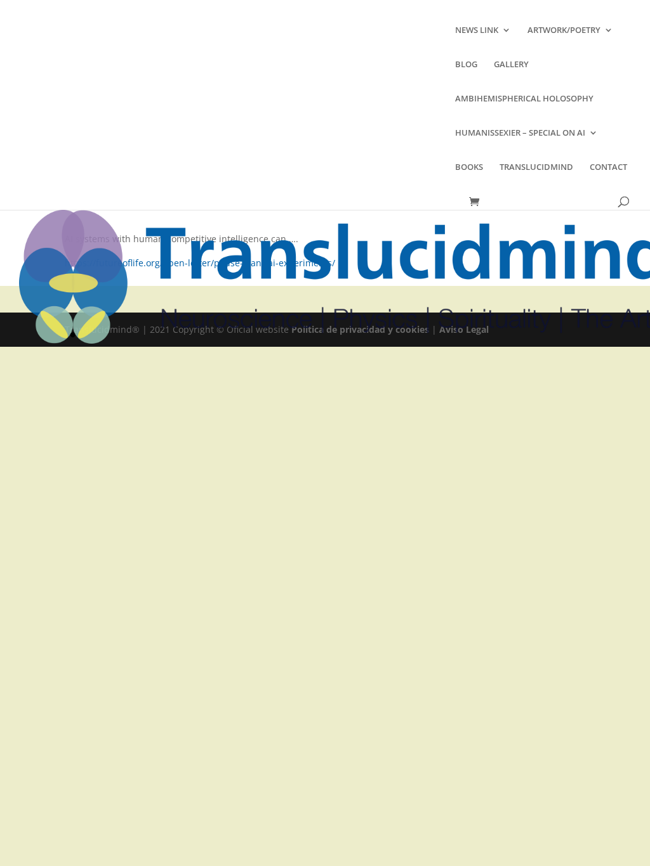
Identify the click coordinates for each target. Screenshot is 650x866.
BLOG (466, 65)
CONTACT (608, 167)
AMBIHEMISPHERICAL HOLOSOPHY (524, 99)
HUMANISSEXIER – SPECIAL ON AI (520, 133)
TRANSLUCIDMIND (536, 167)
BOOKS (469, 167)
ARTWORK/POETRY (563, 30)
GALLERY (511, 65)
